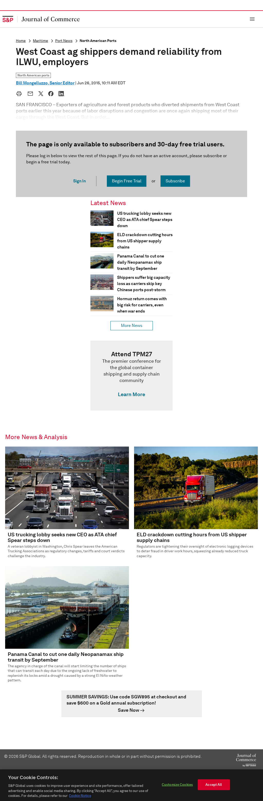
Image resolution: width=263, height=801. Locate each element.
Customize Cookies (177, 785)
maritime (40, 41)
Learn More (131, 394)
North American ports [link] (33, 75)
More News (131, 325)
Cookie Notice (80, 796)
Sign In (79, 181)
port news (63, 41)
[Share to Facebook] (50, 93)
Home (21, 41)
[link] (131, 376)
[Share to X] (41, 93)
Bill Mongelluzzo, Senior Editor (45, 83)
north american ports (98, 41)
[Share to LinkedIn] (62, 93)
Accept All (213, 785)
